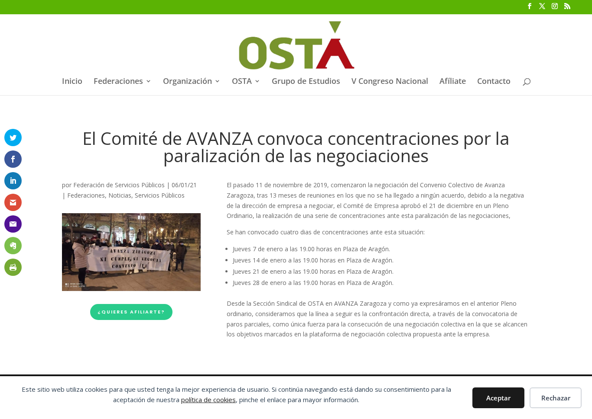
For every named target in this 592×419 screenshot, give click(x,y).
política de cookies (208, 399)
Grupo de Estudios (306, 82)
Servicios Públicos (160, 195)
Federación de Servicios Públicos (119, 185)
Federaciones (118, 82)
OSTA (242, 82)
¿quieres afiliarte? (131, 311)
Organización (187, 82)
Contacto (494, 82)
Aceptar (498, 397)
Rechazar (555, 397)
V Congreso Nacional (389, 82)
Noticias (119, 195)
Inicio (72, 82)
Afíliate (452, 82)
